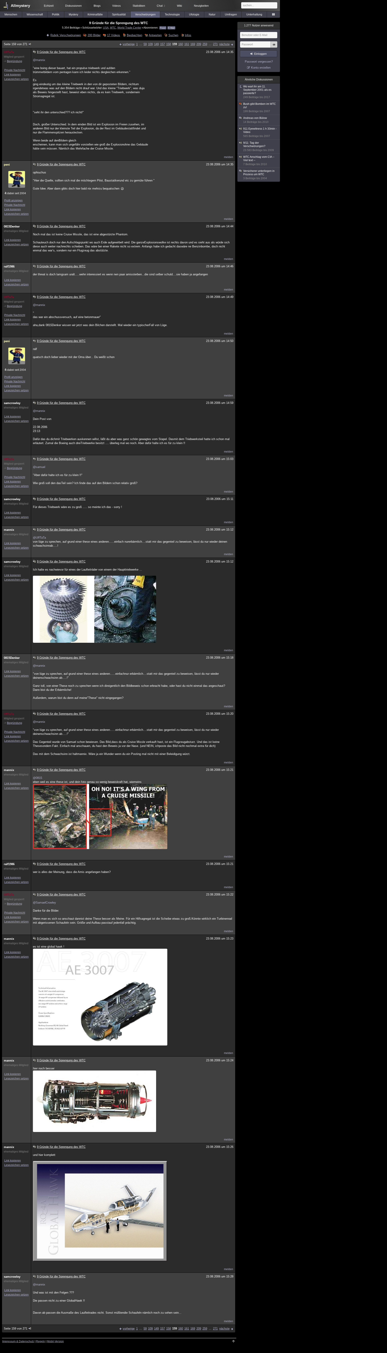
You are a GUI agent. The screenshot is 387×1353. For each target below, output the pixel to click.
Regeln (40, 1341)
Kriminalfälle (95, 14)
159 (174, 44)
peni (7, 164)
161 (186, 44)
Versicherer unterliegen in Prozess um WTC (259, 174)
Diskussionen (73, 5)
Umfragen (231, 14)
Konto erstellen (261, 67)
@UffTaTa (39, 537)
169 (192, 44)
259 (204, 44)
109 (150, 44)
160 (180, 44)
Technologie (172, 14)
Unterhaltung (254, 14)
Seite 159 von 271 (15, 44)
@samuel (39, 467)
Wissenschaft (35, 14)
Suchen (173, 35)
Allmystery (20, 6)
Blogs (97, 5)
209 (198, 44)
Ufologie (194, 14)
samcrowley (12, 403)
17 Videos (113, 35)
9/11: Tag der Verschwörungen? (258, 146)
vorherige (129, 44)
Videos (116, 5)
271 (215, 44)
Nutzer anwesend (258, 25)
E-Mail (171, 28)
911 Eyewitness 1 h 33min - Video (260, 132)
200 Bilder (94, 35)
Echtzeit (49, 5)
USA (106, 27)
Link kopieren (12, 74)
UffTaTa (9, 52)
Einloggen (260, 53)
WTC (113, 27)
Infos (188, 35)
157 (162, 44)
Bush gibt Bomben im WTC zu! (259, 107)
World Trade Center (129, 27)
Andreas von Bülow (256, 120)
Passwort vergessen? (259, 61)
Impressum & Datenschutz (18, 1341)
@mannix (39, 60)
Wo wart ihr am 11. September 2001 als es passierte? (257, 92)
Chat (161, 5)
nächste (224, 44)
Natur (212, 14)
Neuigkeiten (201, 5)
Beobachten (134, 35)
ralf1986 (9, 266)
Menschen (10, 14)
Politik (55, 14)
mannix (9, 529)
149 (156, 44)
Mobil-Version (55, 1341)
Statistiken (139, 5)
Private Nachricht (14, 70)
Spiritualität (119, 14)
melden (228, 157)
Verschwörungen (145, 14)
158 (168, 44)
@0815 (37, 778)
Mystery (73, 14)
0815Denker (12, 226)
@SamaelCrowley (44, 902)
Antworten (155, 35)
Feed (163, 28)
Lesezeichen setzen (16, 79)
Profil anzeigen (13, 200)
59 (145, 44)
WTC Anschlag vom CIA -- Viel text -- (258, 160)
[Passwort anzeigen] (274, 47)
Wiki (179, 5)
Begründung (14, 61)
